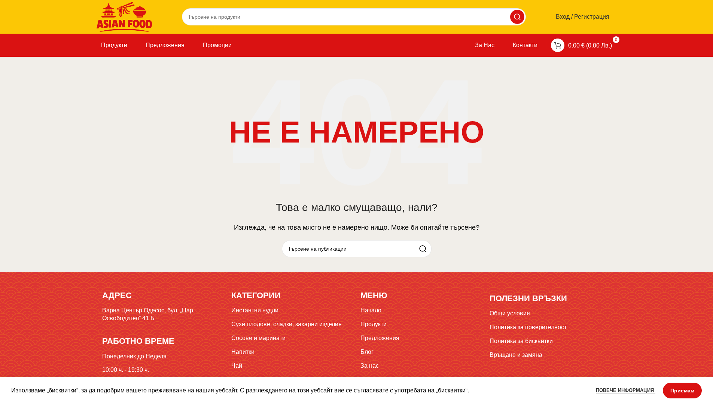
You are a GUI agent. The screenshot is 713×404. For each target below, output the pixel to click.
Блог (367, 352)
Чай (236, 365)
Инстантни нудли (254, 310)
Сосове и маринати (258, 338)
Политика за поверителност (528, 327)
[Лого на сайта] (124, 16)
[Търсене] (517, 17)
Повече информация (625, 390)
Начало (370, 310)
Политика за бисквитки (521, 341)
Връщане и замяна (516, 355)
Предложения (379, 338)
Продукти (373, 324)
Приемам (682, 391)
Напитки (243, 352)
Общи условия (510, 313)
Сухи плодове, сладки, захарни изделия (286, 324)
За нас (369, 365)
